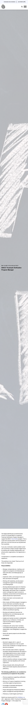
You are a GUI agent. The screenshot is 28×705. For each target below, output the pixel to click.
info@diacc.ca (21, 697)
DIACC (16, 265)
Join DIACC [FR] (21, 1)
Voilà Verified (14, 539)
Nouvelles (11, 265)
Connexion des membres (9, 1)
